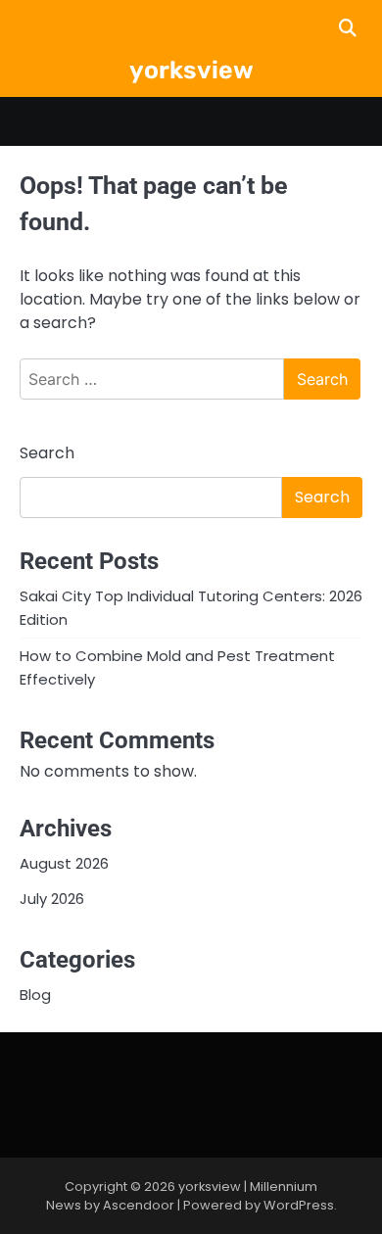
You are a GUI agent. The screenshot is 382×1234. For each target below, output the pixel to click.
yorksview (191, 70)
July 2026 (52, 898)
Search (47, 453)
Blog (35, 994)
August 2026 (64, 863)
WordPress (298, 1205)
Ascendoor (138, 1205)
